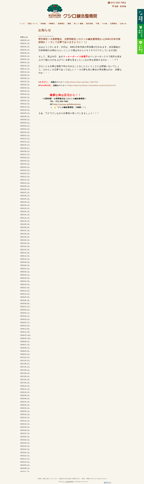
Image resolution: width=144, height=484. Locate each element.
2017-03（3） (25, 379)
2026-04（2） (25, 53)
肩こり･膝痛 (78, 23)
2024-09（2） (25, 113)
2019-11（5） (25, 294)
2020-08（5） (25, 265)
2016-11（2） (25, 389)
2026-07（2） (25, 43)
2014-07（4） (25, 471)
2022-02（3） (25, 208)
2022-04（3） (25, 202)
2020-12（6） (25, 252)
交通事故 (113, 23)
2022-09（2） (25, 186)
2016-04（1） (25, 411)
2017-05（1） (25, 373)
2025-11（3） (25, 69)
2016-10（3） (25, 392)
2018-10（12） (25, 335)
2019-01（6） (25, 325)
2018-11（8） (25, 332)
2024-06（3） (25, 119)
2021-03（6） (25, 243)
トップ (22, 23)
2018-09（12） (25, 338)
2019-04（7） (25, 316)
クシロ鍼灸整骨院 (68, 481)
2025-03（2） (25, 94)
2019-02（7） (25, 322)
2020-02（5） (25, 284)
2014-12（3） (25, 455)
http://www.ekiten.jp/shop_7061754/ (82, 82)
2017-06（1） (25, 370)
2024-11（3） (25, 107)
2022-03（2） (25, 205)
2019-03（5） (25, 319)
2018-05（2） (25, 351)
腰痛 (69, 23)
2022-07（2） (25, 192)
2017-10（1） (25, 360)
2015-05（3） (25, 439)
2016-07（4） (25, 401)
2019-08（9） (25, 303)
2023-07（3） (25, 154)
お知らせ (123, 23)
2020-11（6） (25, 256)
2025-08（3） (25, 78)
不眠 (97, 23)
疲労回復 (89, 23)
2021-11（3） (25, 218)
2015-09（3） (25, 427)
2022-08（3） (25, 189)
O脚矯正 (52, 23)
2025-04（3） (25, 91)
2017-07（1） (25, 366)
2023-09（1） (25, 148)
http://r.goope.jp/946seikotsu (67, 104)
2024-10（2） (25, 110)
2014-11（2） (25, 458)
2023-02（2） (25, 170)
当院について (33, 23)
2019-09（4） (25, 300)
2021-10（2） (25, 221)
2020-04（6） (25, 278)
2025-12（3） (25, 65)
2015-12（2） (25, 417)
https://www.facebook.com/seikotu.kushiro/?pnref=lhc (92, 85)
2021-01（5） (25, 249)
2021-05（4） (25, 237)
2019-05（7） (25, 313)
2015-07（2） (25, 433)
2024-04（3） (25, 126)
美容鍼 (43, 23)
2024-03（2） (25, 129)
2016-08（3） (25, 398)
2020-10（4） (25, 259)
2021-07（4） (25, 230)
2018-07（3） (25, 344)
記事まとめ (24, 37)
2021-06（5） (25, 233)
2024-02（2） (25, 132)
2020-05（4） (25, 275)
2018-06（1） (25, 347)
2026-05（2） (25, 50)
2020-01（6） (25, 287)
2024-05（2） (25, 122)
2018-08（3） (25, 341)
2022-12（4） (25, 176)
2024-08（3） (25, 116)
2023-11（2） (25, 141)
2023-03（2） (25, 167)
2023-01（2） (25, 173)
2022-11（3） (25, 179)
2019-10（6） (25, 297)
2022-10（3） (25, 183)
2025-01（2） (25, 100)
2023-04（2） (25, 164)
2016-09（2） (25, 395)
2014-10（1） (25, 462)
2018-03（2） (25, 354)
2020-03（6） (25, 281)
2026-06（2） (25, 46)
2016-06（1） (25, 405)
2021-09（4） (25, 224)
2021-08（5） (25, 227)
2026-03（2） (25, 56)
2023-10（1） (25, 145)
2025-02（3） (25, 97)
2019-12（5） (25, 290)
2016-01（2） (25, 414)
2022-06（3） (25, 195)
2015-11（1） (25, 420)
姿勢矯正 (61, 23)
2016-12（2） (25, 386)
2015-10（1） (25, 424)
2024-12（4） (25, 103)
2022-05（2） (25, 199)
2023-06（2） (25, 157)
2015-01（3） (25, 452)
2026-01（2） (25, 62)
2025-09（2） (25, 75)
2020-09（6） (25, 262)
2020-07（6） (25, 268)
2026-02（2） (25, 59)
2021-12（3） (25, 214)
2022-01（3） (25, 211)
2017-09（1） (25, 363)
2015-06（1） (25, 436)
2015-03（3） (25, 446)
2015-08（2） (25, 430)
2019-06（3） (25, 309)
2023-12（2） (25, 138)
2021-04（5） (25, 240)
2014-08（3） (25, 468)
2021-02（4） (25, 246)
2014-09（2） (25, 465)
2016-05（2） (25, 408)
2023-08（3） (25, 151)
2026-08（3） (25, 40)
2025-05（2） (25, 88)
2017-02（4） (25, 382)
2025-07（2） (25, 81)
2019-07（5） (25, 306)
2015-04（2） (25, 443)
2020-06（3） (25, 271)
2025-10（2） (25, 72)
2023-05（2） (25, 160)
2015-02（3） (25, 449)
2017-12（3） (25, 357)
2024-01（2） (25, 135)
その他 (104, 23)
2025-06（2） (25, 84)
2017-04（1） (25, 376)
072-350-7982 (118, 2)
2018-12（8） (25, 328)
